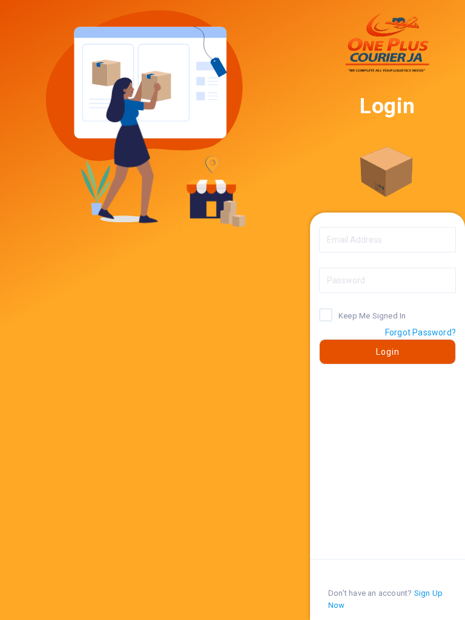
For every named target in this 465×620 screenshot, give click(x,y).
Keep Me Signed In (372, 315)
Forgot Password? (420, 332)
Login (388, 352)
